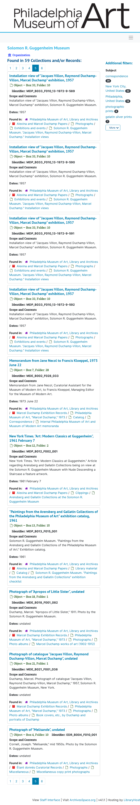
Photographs (84, 124)
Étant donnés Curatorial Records (39, 767)
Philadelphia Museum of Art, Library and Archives (64, 119)
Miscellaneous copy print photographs (63, 772)
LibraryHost (132, 800)
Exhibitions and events (30, 128)
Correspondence (20, 421)
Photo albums (18, 644)
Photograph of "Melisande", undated (37, 729)
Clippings (81, 493)
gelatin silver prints (119, 117)
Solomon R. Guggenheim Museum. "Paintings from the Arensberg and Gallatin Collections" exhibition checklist (53, 577)
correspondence (117, 76)
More (112, 127)
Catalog (78, 417)
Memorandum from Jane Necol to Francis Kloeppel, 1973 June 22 (53, 362)
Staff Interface (50, 800)
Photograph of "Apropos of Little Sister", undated (46, 591)
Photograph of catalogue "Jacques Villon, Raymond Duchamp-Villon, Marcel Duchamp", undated (49, 656)
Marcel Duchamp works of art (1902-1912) (65, 644)
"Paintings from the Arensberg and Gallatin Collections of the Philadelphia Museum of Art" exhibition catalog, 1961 (53, 516)
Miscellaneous (19, 772)
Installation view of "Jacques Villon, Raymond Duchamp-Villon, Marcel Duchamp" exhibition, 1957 (53, 77)
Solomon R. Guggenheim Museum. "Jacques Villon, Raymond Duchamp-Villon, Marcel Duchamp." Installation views (50, 132)
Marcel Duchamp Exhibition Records (42, 413)
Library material (86, 568)
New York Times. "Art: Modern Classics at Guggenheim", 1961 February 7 (51, 438)
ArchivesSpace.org (83, 800)
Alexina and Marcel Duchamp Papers (42, 124)
